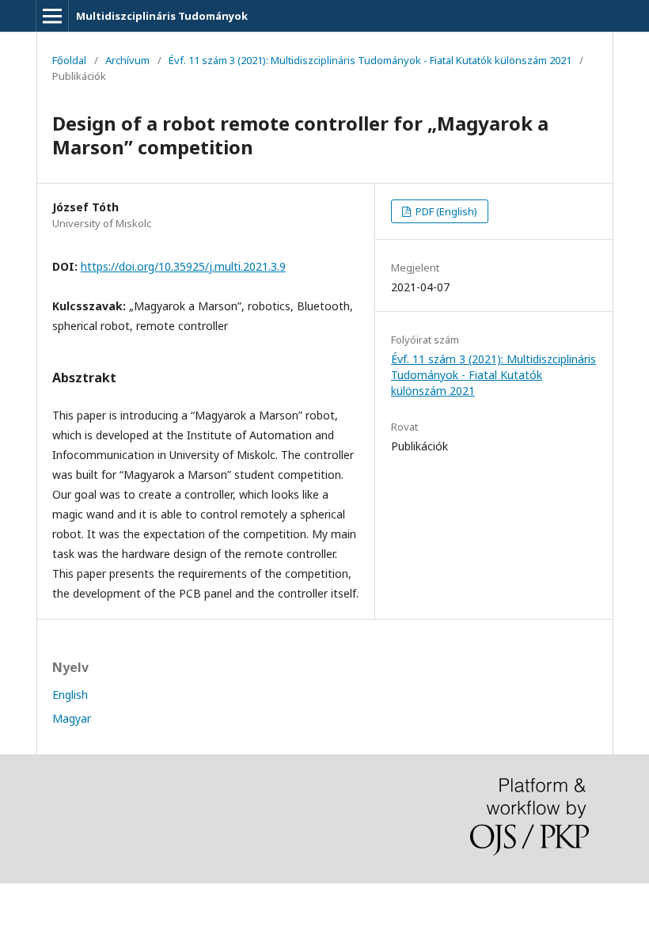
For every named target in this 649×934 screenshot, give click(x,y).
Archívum (127, 60)
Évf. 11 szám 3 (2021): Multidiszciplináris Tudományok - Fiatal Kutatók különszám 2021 (370, 60)
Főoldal (69, 60)
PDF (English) (445, 211)
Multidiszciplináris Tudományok (162, 16)
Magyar (71, 718)
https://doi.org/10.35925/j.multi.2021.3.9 (183, 266)
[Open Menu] (52, 16)
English (70, 694)
